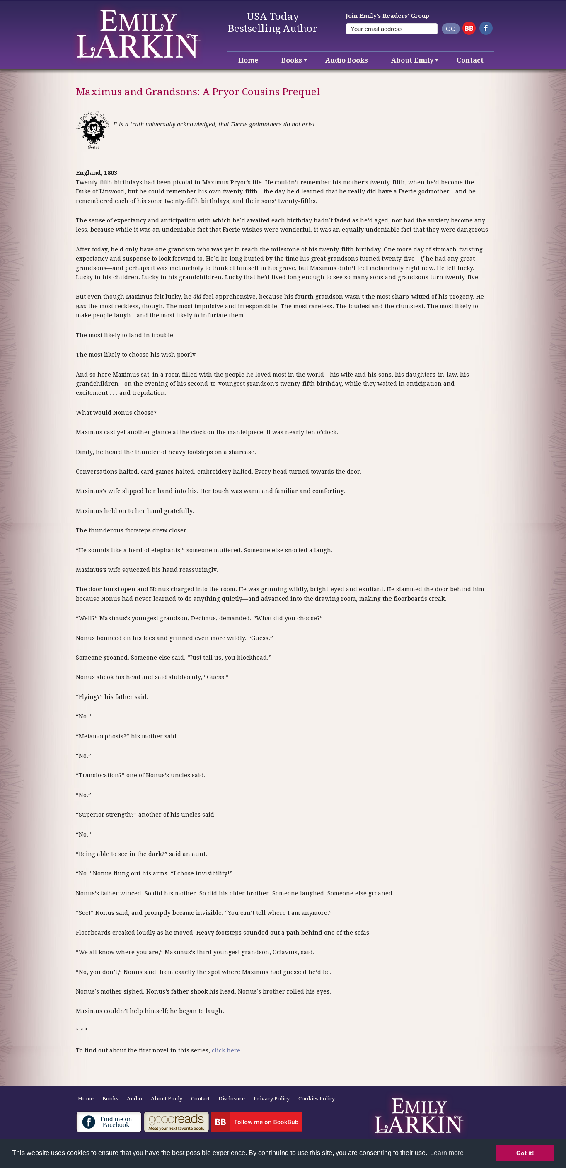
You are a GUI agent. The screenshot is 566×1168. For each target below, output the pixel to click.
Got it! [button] (525, 1153)
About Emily (412, 60)
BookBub (469, 28)
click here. (227, 1050)
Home (248, 60)
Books (291, 60)
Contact (470, 60)
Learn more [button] (447, 1152)
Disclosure (231, 1098)
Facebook (486, 28)
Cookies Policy (316, 1098)
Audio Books (346, 60)
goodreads (176, 1122)
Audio (134, 1098)
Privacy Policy (272, 1098)
